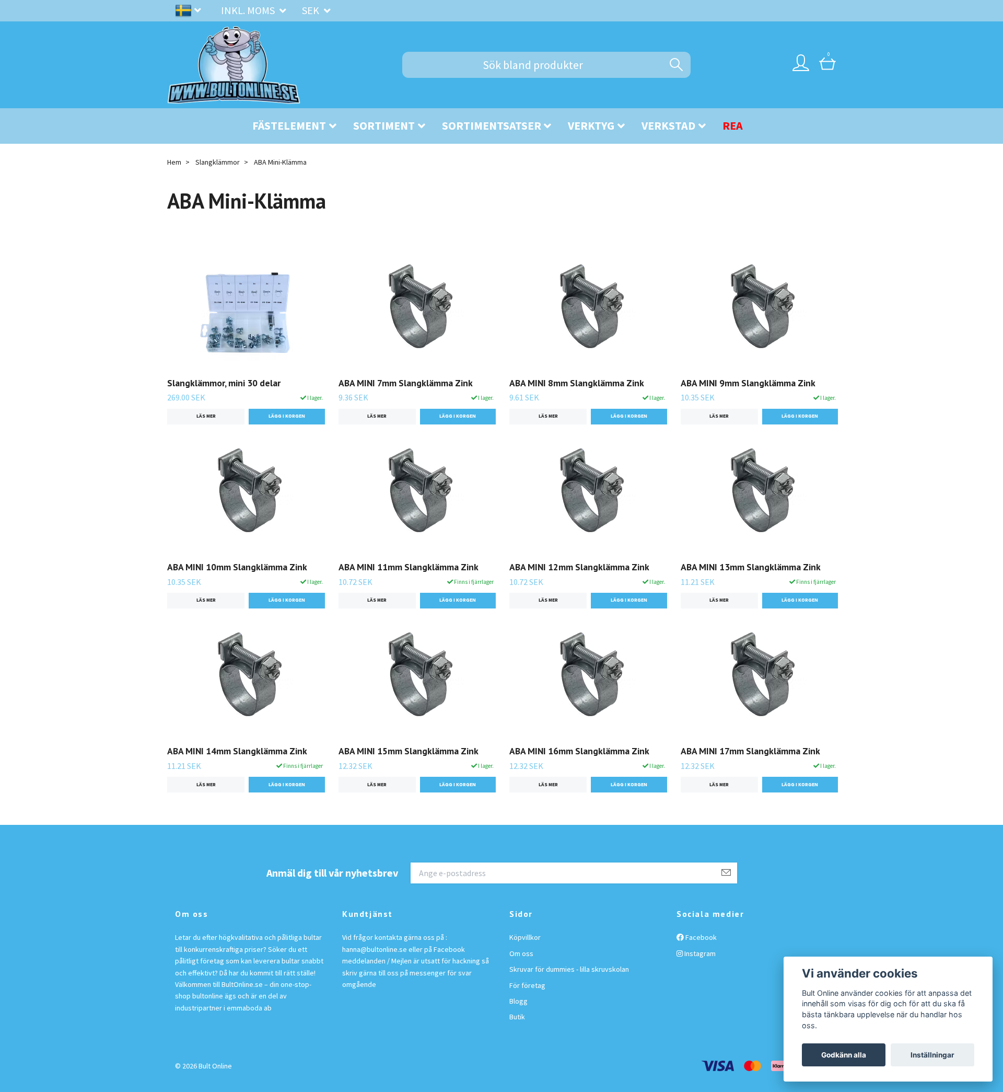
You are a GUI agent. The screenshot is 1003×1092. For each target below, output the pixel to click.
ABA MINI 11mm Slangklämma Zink (409, 567)
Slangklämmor (217, 162)
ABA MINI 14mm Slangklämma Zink (237, 751)
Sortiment (384, 125)
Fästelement (289, 125)
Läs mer (206, 416)
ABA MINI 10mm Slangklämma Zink (237, 567)
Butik (517, 1016)
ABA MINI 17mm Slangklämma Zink (750, 751)
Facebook (700, 937)
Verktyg (591, 125)
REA (732, 125)
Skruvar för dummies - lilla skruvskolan (569, 969)
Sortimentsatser (491, 125)
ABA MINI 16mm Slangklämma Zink (579, 751)
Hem (174, 162)
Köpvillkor (525, 937)
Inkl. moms (249, 10)
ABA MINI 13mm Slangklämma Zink (751, 567)
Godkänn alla (843, 1055)
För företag (527, 985)
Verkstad (668, 125)
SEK (311, 10)
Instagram (699, 953)
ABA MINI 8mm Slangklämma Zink (576, 383)
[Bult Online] (234, 65)
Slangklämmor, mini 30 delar (224, 383)
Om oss (521, 953)
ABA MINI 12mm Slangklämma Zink (579, 567)
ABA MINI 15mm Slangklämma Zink (409, 751)
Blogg (518, 1001)
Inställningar (932, 1055)
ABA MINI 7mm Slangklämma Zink (406, 383)
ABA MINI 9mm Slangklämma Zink (748, 383)
